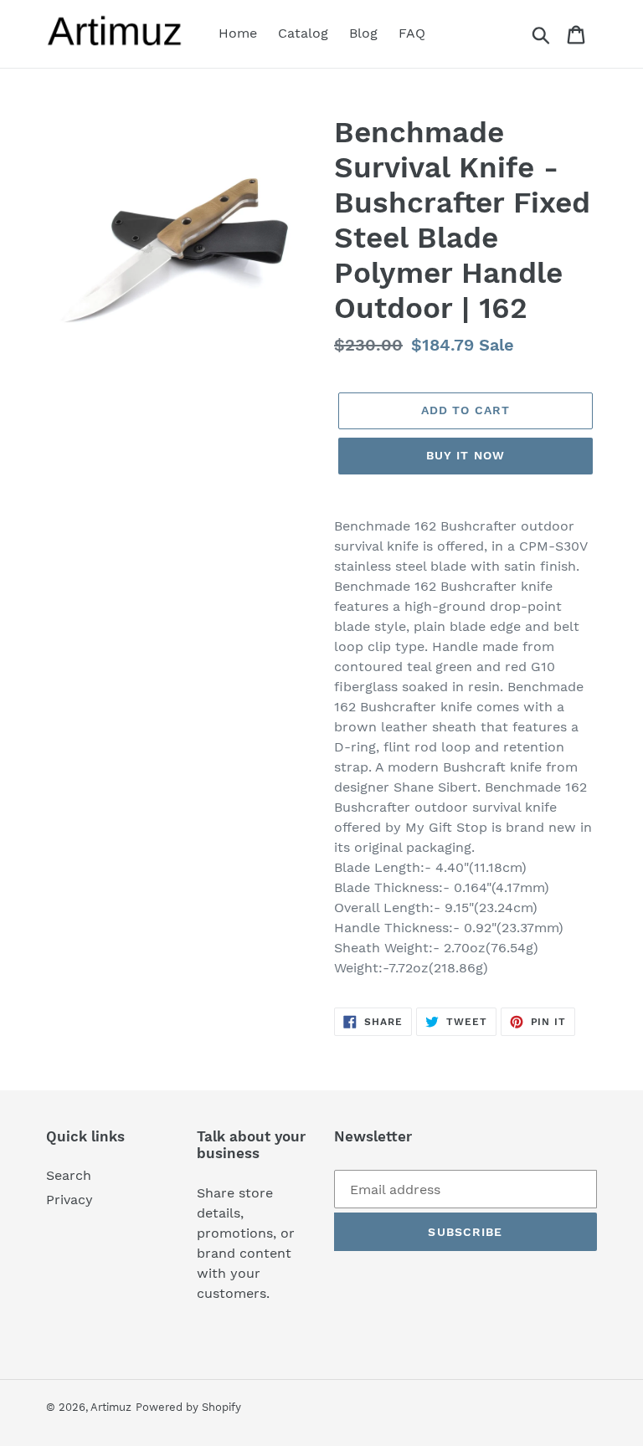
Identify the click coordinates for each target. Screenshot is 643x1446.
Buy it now (465, 455)
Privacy (69, 1200)
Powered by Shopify (188, 1407)
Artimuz (110, 1407)
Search (68, 1175)
